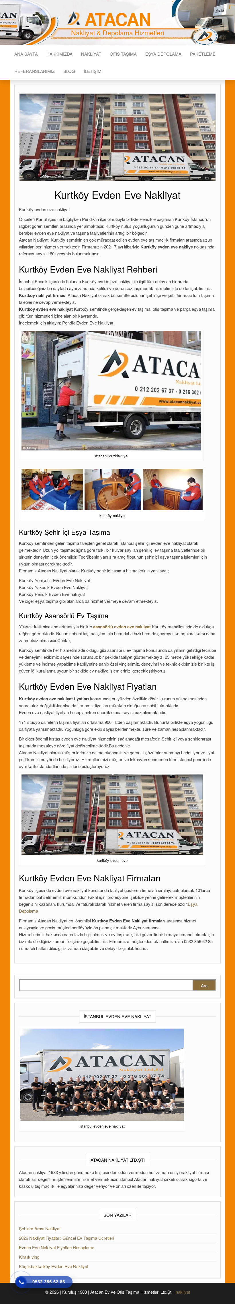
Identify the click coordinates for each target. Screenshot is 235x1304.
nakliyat (183, 1292)
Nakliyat (91, 54)
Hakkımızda (59, 54)
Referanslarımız (34, 71)
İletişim (92, 71)
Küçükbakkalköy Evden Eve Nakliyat (53, 1266)
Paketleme (203, 54)
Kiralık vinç (29, 1257)
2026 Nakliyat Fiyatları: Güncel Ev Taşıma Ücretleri (66, 1238)
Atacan (118, 18)
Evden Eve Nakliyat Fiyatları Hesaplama (56, 1247)
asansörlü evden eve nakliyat (122, 626)
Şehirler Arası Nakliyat (39, 1228)
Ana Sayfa (26, 54)
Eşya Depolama (163, 54)
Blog (69, 71)
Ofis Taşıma (123, 54)
